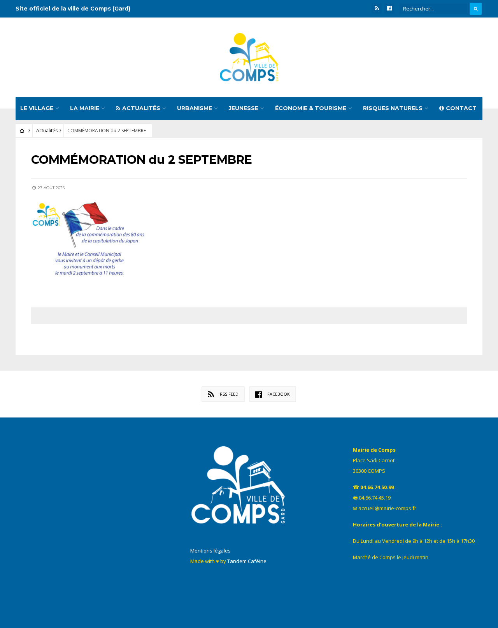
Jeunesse (243, 108)
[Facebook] (389, 8)
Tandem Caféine (247, 561)
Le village (36, 108)
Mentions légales (210, 550)
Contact (461, 108)
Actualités (141, 108)
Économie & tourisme (310, 108)
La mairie (84, 108)
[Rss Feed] (376, 8)
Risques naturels (393, 108)
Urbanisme (194, 108)
